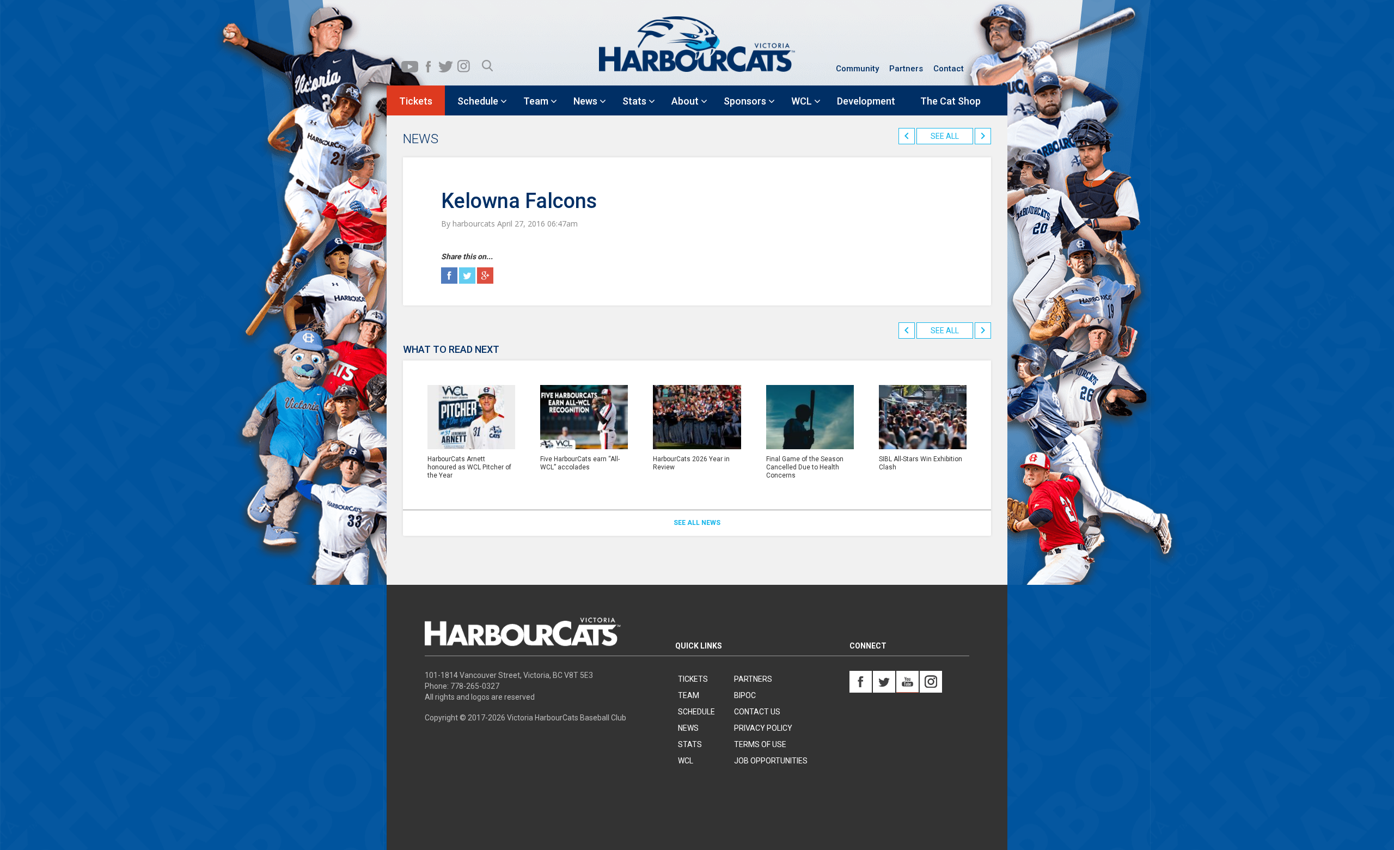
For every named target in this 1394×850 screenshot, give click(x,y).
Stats (690, 744)
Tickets (693, 679)
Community (857, 69)
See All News (697, 523)
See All (945, 136)
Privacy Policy (763, 728)
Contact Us (757, 711)
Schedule (696, 711)
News (688, 728)
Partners (906, 69)
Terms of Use (760, 744)
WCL (685, 760)
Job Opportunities (771, 760)
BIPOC (745, 695)
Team (688, 695)
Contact (948, 69)
